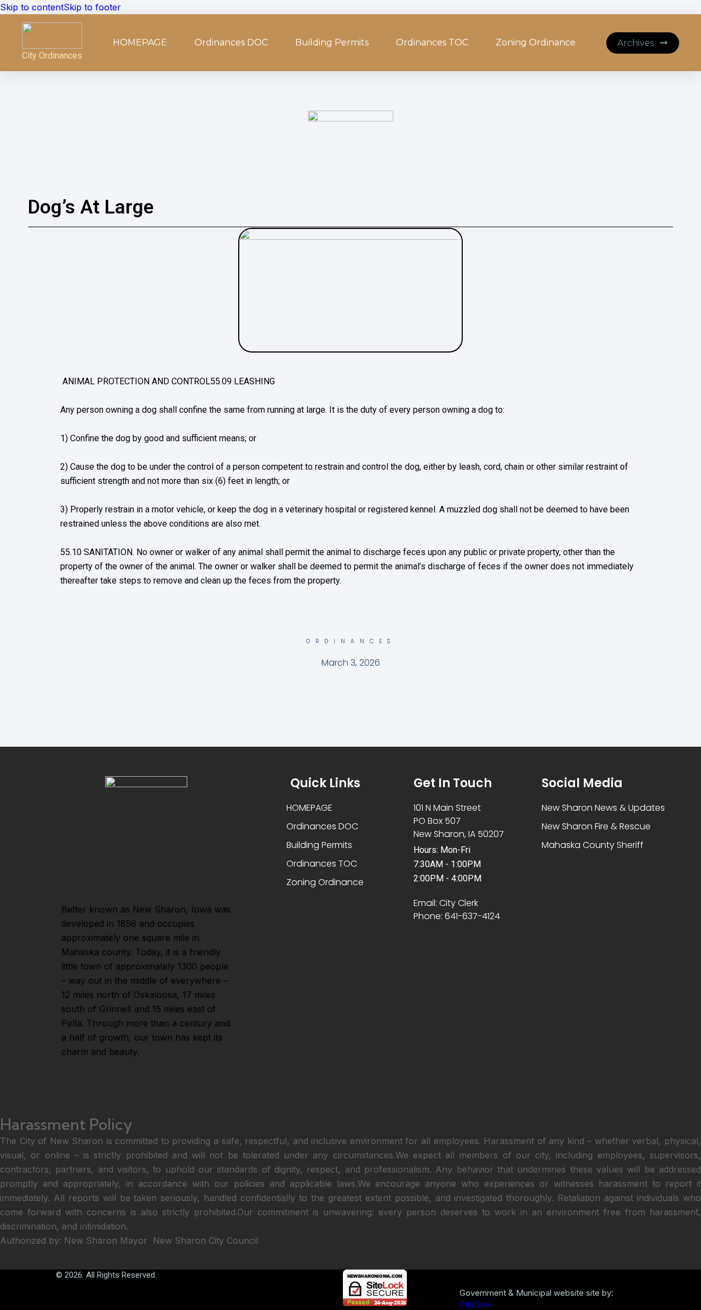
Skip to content (32, 7)
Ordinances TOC (432, 42)
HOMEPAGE (140, 42)
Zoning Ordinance (536, 42)
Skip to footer (92, 7)
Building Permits (332, 42)
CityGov (474, 1304)
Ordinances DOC (231, 42)
